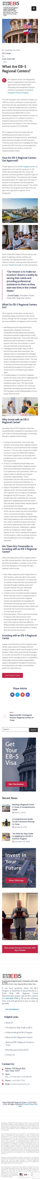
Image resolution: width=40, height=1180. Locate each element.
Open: (7, 1074)
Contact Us (10, 1055)
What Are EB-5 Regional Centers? (19, 1037)
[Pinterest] (22, 695)
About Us (9, 1023)
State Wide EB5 (8, 59)
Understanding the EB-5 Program (19, 1032)
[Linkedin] (28, 695)
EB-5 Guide (6, 53)
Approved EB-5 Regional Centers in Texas (20, 1043)
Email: (17, 1084)
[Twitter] (17, 695)
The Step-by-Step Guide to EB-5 (19, 1028)
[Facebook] (12, 695)
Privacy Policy (28, 1104)
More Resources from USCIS (17, 1050)
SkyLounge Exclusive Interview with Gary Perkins (20, 949)
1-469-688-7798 (11, 998)
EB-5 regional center (27, 166)
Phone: (15, 1080)
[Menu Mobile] (33, 8)
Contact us (13, 265)
